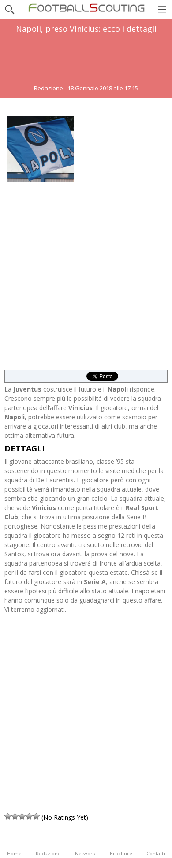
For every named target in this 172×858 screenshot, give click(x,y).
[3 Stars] (22, 816)
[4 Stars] (29, 816)
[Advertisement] (86, 59)
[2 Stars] (15, 816)
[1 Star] (7, 816)
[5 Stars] (36, 816)
